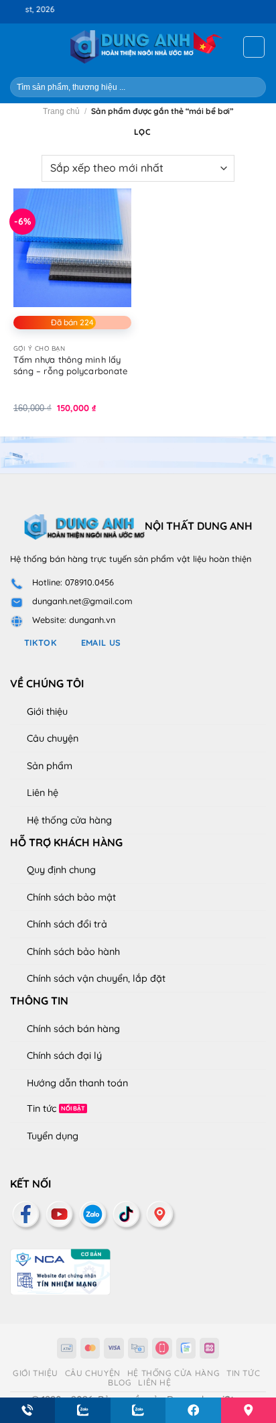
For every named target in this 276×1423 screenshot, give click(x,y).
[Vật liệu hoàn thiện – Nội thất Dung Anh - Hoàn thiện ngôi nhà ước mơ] (138, 46)
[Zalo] (94, 1213)
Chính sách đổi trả (67, 924)
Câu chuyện (52, 738)
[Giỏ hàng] (254, 47)
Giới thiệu (47, 711)
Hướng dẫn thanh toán (77, 1083)
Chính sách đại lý (64, 1055)
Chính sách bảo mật (71, 897)
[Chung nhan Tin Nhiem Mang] (60, 1270)
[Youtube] (60, 1213)
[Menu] (18, 47)
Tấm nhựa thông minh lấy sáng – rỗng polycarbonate (70, 365)
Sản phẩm (49, 766)
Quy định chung (61, 870)
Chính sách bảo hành (73, 952)
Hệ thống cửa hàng (69, 820)
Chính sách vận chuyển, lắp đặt (96, 978)
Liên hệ (42, 793)
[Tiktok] (127, 1213)
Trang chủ (61, 111)
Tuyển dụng (52, 1136)
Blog (119, 1382)
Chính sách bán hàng (73, 1029)
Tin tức (41, 1108)
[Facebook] (27, 1213)
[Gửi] (250, 87)
